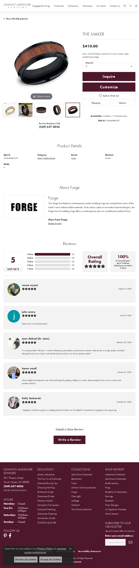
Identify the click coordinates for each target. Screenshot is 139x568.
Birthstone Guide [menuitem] (45, 491)
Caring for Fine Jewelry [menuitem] (48, 505)
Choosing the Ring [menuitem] (46, 487)
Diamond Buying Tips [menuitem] (47, 483)
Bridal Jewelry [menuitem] (112, 483)
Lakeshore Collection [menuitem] (115, 474)
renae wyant (30, 285)
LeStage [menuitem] (75, 500)
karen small (29, 368)
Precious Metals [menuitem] (45, 500)
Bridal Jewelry (55, 223)
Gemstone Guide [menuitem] (45, 496)
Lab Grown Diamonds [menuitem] (81, 474)
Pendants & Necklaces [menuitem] (116, 491)
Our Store (101, 6)
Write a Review (69, 439)
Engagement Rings (41, 6)
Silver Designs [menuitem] (112, 505)
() (73, 254)
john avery (28, 312)
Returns (123, 102)
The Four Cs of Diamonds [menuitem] (49, 478)
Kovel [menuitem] (74, 483)
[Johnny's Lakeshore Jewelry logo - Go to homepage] (17, 5)
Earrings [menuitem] (109, 496)
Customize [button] (109, 87)
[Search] (130, 6)
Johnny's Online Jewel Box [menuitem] (83, 487)
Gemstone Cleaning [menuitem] (47, 513)
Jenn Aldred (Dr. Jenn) (35, 338)
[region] (41, 63)
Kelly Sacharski (31, 398)
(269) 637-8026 (49, 127)
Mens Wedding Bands (17, 18)
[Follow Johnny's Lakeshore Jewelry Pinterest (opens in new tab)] (5, 535)
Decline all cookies (25, 559)
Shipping (96, 102)
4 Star (30, 257)
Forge (73, 158)
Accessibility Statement (89, 551)
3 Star (30, 261)
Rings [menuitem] (107, 487)
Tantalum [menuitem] (75, 505)
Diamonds (59, 6)
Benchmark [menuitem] (76, 478)
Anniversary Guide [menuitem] (46, 518)
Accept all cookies (50, 559)
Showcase (87, 6)
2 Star (30, 265)
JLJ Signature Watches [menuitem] (115, 509)
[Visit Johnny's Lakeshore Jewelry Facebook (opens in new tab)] (10, 535)
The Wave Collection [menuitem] (81, 509)
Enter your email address (119, 535)
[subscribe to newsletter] (130, 542)
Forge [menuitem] (74, 491)
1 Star (30, 268)
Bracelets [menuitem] (109, 500)
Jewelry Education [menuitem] (46, 474)
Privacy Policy (45, 548)
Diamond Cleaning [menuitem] (46, 509)
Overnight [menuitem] (76, 496)
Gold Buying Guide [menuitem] (46, 522)
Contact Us (115, 6)
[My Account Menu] (136, 6)
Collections (73, 6)
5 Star (30, 254)
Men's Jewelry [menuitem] (112, 513)
